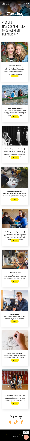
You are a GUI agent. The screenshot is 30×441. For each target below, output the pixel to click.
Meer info (14, 76)
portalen (26, 4)
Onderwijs (15, 436)
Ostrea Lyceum (5, 4)
